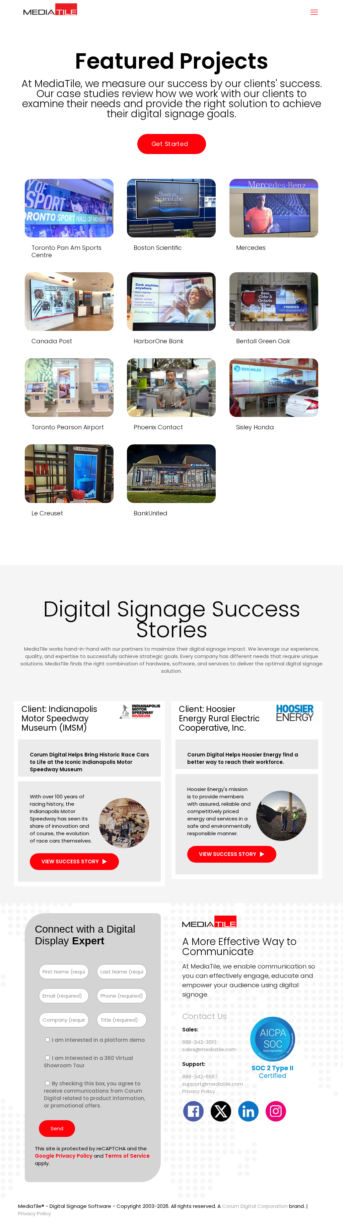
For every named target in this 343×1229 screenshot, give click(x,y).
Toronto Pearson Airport (67, 427)
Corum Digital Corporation (255, 1206)
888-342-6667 (200, 1076)
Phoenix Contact (158, 427)
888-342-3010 (199, 1041)
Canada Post (51, 341)
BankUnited (150, 513)
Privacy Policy (198, 1091)
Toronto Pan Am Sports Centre (66, 251)
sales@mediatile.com (209, 1049)
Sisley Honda (255, 427)
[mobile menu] (314, 12)
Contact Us (204, 1016)
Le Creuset (47, 513)
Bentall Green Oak (263, 341)
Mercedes (251, 247)
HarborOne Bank (159, 341)
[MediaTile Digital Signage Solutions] (50, 12)
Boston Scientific (158, 247)
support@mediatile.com (212, 1083)
